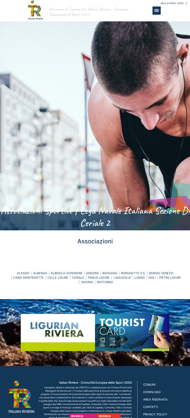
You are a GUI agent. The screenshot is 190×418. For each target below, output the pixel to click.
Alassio (23, 273)
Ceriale (78, 277)
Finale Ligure (99, 277)
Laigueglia (122, 277)
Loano (140, 277)
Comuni (149, 384)
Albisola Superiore (66, 273)
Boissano (109, 273)
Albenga (40, 273)
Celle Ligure (58, 277)
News (180, 3)
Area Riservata (155, 399)
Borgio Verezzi (161, 273)
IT (186, 3)
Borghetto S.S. (133, 273)
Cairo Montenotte (28, 277)
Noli (152, 277)
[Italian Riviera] (34, 13)
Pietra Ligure (170, 277)
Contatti (150, 407)
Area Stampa (168, 3)
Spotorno (105, 282)
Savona (87, 282)
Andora (92, 273)
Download (152, 392)
